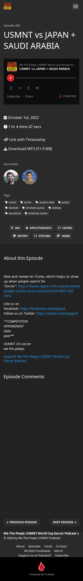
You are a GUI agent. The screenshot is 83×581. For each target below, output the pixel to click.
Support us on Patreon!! (34, 555)
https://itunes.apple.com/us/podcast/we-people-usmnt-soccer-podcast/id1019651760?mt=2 (42, 291)
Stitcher (44, 236)
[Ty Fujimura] (29, 178)
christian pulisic (34, 207)
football (13, 207)
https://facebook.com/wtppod (42, 308)
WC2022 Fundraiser (37, 551)
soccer (27, 202)
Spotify (23, 236)
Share (66, 236)
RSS (17, 228)
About (20, 546)
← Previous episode (21, 522)
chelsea (56, 207)
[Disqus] (41, 444)
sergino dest (46, 202)
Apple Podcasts (40, 228)
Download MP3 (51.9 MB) (29, 148)
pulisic (65, 202)
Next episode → (65, 522)
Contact (61, 546)
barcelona (14, 213)
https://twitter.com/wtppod (57, 313)
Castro (67, 228)
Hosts (48, 546)
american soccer (38, 213)
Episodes (34, 546)
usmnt (12, 202)
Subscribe (61, 555)
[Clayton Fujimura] (11, 178)
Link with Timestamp (26, 139)
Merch (58, 551)
